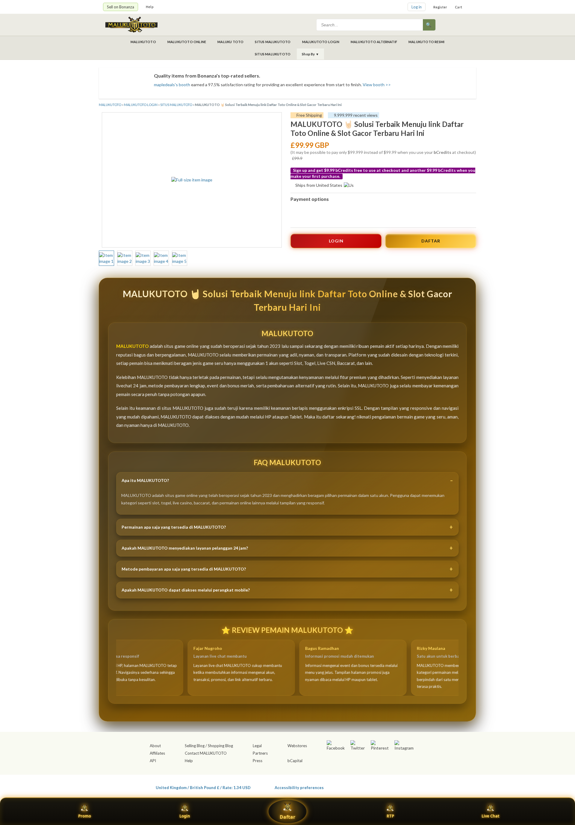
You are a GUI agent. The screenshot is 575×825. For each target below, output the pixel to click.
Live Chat (491, 816)
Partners (260, 753)
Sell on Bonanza (120, 6)
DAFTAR (430, 240)
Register (440, 7)
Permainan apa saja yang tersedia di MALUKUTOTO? (174, 527)
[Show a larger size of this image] (106, 258)
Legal (257, 745)
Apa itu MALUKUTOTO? (145, 480)
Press (257, 760)
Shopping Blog (220, 745)
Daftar (287, 817)
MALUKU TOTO (230, 42)
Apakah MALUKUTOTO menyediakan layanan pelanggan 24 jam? (185, 547)
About (155, 745)
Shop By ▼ (310, 54)
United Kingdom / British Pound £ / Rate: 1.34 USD (203, 787)
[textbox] (370, 25)
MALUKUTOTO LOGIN (320, 42)
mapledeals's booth (172, 84)
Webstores (297, 745)
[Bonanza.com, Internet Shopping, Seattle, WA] (385, 786)
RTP (390, 816)
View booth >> (377, 84)
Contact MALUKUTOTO (206, 753)
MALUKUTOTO (143, 42)
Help (149, 7)
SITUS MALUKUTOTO (272, 42)
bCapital (295, 760)
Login (184, 816)
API (153, 760)
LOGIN (336, 240)
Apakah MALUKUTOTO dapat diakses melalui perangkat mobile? (186, 589)
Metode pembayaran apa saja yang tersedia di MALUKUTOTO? (184, 568)
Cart (458, 7)
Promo (84, 816)
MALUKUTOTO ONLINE (186, 42)
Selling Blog (195, 745)
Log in (416, 6)
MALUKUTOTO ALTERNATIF (374, 42)
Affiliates (157, 753)
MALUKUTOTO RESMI (426, 42)
